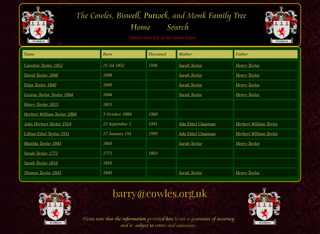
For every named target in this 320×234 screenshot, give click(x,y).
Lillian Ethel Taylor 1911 (47, 133)
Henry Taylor (248, 65)
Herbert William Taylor (257, 123)
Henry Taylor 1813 (41, 104)
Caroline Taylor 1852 (43, 65)
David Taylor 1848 (41, 75)
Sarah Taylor (190, 65)
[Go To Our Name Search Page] (179, 32)
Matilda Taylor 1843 (42, 143)
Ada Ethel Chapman (197, 123)
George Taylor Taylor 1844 (48, 94)
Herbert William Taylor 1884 (50, 114)
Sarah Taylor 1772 (41, 153)
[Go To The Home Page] (141, 32)
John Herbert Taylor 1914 (47, 123)
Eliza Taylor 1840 (40, 84)
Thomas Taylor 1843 (42, 172)
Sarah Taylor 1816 (41, 162)
